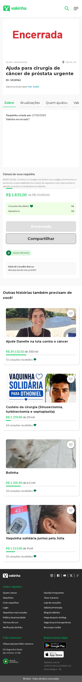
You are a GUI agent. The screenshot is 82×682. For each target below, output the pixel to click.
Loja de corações (52, 602)
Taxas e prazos (51, 597)
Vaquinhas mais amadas (15, 612)
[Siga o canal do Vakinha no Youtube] (64, 575)
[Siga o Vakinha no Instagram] (51, 575)
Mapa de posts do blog (55, 617)
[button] (41, 39)
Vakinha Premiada (53, 607)
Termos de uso (10, 622)
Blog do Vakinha (52, 612)
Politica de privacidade (14, 617)
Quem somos (10, 592)
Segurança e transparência (57, 622)
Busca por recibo (52, 627)
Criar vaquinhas (11, 602)
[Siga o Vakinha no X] (71, 575)
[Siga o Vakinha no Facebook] (58, 575)
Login (5, 607)
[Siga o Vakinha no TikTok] (77, 575)
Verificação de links (13, 627)
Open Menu (76, 9)
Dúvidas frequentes (54, 592)
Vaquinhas (8, 597)
